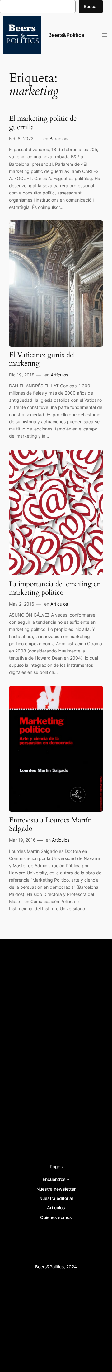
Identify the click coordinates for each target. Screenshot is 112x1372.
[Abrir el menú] (105, 35)
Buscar (91, 6)
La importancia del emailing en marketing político (55, 588)
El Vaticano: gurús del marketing (42, 359)
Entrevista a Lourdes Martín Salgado (50, 824)
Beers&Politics (66, 35)
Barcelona (59, 138)
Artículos (59, 374)
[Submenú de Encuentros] (68, 1179)
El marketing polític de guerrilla (43, 123)
